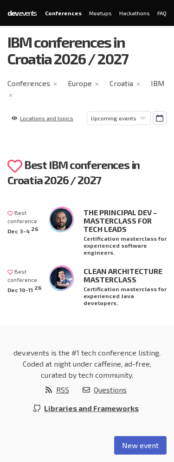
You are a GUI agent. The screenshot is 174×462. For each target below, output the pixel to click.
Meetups (100, 13)
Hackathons (134, 13)
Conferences (63, 13)
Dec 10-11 (24, 288)
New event (140, 445)
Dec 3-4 (23, 229)
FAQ (162, 13)
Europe (80, 83)
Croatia (121, 83)
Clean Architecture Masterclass (123, 275)
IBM (158, 83)
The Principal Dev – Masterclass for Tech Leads (120, 220)
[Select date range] (160, 118)
